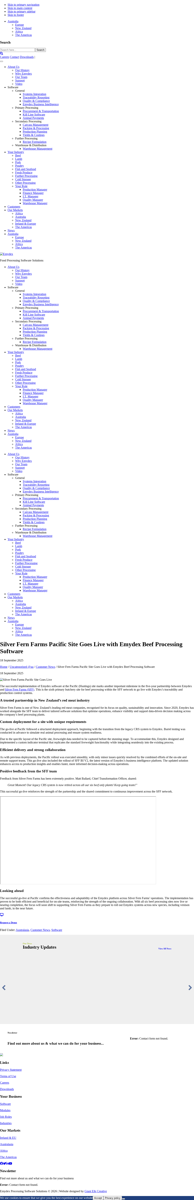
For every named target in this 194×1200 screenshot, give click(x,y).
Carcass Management (35, 124)
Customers (14, 206)
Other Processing (25, 182)
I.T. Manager (30, 196)
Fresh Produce (23, 172)
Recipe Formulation (34, 141)
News (11, 230)
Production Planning (35, 131)
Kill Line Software (34, 114)
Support (20, 80)
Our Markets (15, 210)
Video (18, 83)
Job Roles (6, 1116)
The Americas (23, 227)
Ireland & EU (8, 1137)
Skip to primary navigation (23, 4)
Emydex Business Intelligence (41, 104)
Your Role (21, 186)
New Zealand (23, 220)
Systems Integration (34, 94)
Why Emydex (23, 73)
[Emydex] (6, 254)
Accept (98, 1198)
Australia (20, 216)
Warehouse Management (37, 148)
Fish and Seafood (25, 169)
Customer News (40, 930)
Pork (18, 162)
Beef (18, 155)
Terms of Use (8, 1076)
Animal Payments (33, 118)
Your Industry (16, 152)
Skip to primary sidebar (21, 11)
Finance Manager (33, 193)
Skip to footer (16, 14)
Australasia (22, 930)
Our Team (21, 77)
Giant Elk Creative (95, 1191)
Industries (6, 1123)
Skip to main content (20, 8)
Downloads (27, 57)
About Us (13, 66)
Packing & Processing (36, 128)
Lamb (18, 158)
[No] (123, 1198)
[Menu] (1, 61)
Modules (5, 1110)
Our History (22, 70)
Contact (14, 57)
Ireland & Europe (25, 223)
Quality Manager (33, 199)
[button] (4, 987)
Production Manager (35, 189)
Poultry (19, 165)
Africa (19, 213)
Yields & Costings (34, 135)
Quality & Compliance (36, 100)
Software (56, 930)
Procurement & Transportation (41, 111)
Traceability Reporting (36, 97)
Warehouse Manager (35, 203)
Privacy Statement (11, 1069)
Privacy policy (112, 1198)
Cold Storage (23, 179)
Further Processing (26, 176)
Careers (4, 57)
